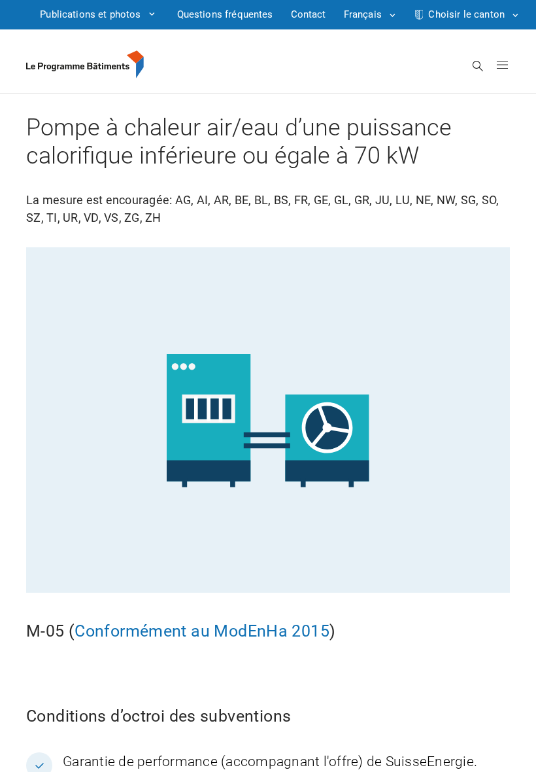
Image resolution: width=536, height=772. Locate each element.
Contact (308, 14)
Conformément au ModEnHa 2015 (202, 631)
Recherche (478, 66)
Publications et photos (90, 14)
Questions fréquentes (225, 14)
